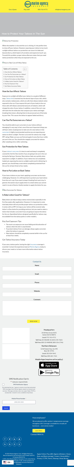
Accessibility (65, 456)
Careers (56, 456)
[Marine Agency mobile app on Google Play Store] (49, 372)
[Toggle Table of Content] (24, 69)
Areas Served (64, 458)
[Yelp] (19, 444)
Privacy (39, 458)
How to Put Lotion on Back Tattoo (15, 79)
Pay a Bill (27, 9)
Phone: (37, 282)
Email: (37, 274)
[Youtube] (19, 439)
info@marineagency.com (62, 9)
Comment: (37, 299)
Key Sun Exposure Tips (11, 83)
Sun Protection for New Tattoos (14, 76)
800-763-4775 (43, 9)
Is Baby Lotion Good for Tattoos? (14, 81)
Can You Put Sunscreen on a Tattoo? (15, 74)
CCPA (45, 458)
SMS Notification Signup (20, 384)
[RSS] (5, 444)
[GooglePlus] (10, 444)
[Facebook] (5, 439)
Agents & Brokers (59, 454)
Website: (37, 291)
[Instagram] (15, 444)
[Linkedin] (15, 439)
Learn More (38, 430)
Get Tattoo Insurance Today (13, 86)
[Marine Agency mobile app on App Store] (49, 365)
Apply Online (41, 454)
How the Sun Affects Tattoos (13, 72)
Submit (6, 408)
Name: (37, 265)
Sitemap (55, 458)
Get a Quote (13, 9)
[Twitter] (10, 439)
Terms (50, 458)
